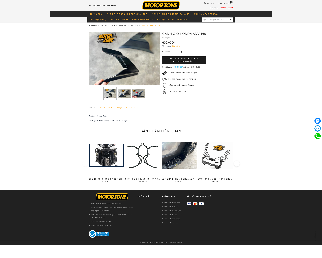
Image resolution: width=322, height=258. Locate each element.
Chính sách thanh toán (171, 203)
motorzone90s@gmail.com (101, 225)
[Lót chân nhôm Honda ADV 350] (179, 160)
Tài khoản (208, 3)
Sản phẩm (161, 131)
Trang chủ (96, 14)
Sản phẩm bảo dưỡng (206, 14)
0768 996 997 (111, 6)
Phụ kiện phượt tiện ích (104, 20)
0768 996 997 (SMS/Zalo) (101, 221)
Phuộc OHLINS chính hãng (137, 20)
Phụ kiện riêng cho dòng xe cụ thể (127, 14)
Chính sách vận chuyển (171, 211)
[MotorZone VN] (161, 5)
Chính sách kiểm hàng (171, 219)
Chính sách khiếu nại (170, 207)
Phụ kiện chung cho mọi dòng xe (171, 14)
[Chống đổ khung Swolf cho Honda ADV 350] (106, 160)
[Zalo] (317, 128)
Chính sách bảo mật (170, 223)
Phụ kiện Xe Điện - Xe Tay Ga (172, 20)
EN (90, 6)
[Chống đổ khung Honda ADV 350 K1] (142, 160)
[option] (124, 58)
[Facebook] (317, 121)
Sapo (180, 243)
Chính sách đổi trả (169, 215)
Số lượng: (166, 52)
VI (94, 6)
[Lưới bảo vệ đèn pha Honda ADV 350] (215, 160)
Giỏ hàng (225, 3)
